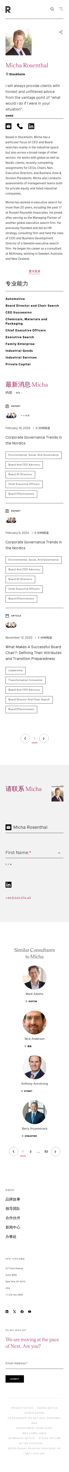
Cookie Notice (47, 1408)
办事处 (11, 1236)
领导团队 (13, 1208)
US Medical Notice (21, 1438)
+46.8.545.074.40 (18, 898)
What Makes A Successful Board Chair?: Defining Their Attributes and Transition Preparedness (33, 653)
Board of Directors (20, 474)
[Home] (14, 9)
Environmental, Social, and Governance (33, 455)
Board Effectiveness (21, 493)
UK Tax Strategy (31, 1443)
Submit (14, 1379)
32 (46, 1151)
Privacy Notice (22, 1408)
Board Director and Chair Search (29, 699)
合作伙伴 (13, 1218)
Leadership (15, 670)
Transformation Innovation (25, 680)
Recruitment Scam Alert (34, 1428)
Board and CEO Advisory (24, 464)
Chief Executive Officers (24, 484)
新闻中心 (13, 1227)
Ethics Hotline (50, 1438)
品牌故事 (13, 1199)
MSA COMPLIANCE (34, 1433)
